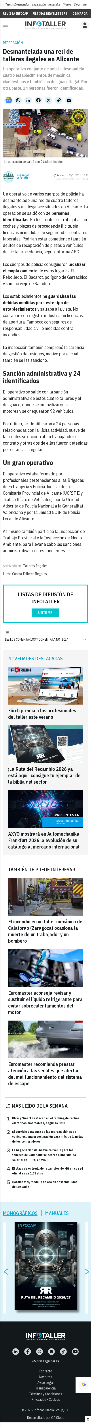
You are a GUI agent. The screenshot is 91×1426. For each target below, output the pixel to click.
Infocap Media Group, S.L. (51, 1410)
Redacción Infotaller (23, 176)
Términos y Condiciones (45, 1394)
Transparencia (45, 1388)
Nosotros (45, 1377)
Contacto (45, 1371)
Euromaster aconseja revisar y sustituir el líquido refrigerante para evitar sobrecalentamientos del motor (45, 1002)
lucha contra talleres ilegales (25, 574)
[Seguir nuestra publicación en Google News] (8, 100)
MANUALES (57, 1213)
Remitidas (54, 4)
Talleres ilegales (35, 566)
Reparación (13, 43)
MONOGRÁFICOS (20, 1213)
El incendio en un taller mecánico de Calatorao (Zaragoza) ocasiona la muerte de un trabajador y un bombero (45, 931)
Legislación (39, 4)
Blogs (77, 4)
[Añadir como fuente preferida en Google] (83, 1385)
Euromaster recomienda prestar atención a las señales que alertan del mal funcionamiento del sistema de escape (45, 1074)
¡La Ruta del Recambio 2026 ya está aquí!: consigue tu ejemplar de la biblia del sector (44, 775)
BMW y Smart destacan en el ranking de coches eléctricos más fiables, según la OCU (43, 1120)
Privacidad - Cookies (45, 1399)
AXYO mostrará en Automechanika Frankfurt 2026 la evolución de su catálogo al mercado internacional (44, 840)
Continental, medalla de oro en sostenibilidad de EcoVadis (42, 1184)
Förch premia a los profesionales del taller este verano (42, 713)
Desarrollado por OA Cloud (45, 1417)
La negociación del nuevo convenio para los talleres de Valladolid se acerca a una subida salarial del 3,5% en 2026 (41, 1155)
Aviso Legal (45, 1382)
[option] (46, 1266)
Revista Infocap (15, 14)
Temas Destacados (17, 4)
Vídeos (67, 4)
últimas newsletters (50, 14)
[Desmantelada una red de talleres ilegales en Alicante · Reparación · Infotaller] (45, 25)
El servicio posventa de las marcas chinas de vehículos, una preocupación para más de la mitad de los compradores (45, 1136)
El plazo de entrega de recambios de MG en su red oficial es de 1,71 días (45, 1170)
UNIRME (45, 612)
